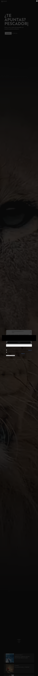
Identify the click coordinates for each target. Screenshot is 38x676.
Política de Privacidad (25, 350)
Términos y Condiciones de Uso (17, 350)
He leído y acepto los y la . (19, 350)
